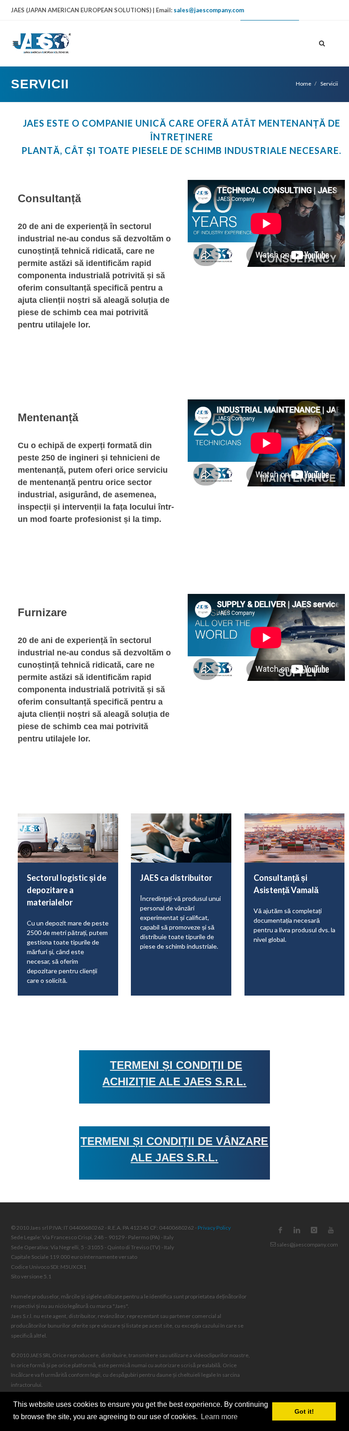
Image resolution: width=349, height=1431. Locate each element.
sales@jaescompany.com (209, 10)
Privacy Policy (214, 1227)
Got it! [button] (304, 1411)
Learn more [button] (219, 1417)
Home (303, 83)
